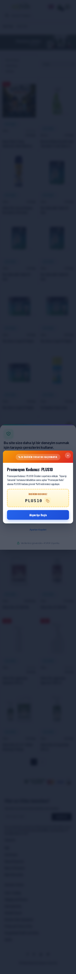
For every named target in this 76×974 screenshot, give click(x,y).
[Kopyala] (47, 500)
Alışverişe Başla (38, 515)
